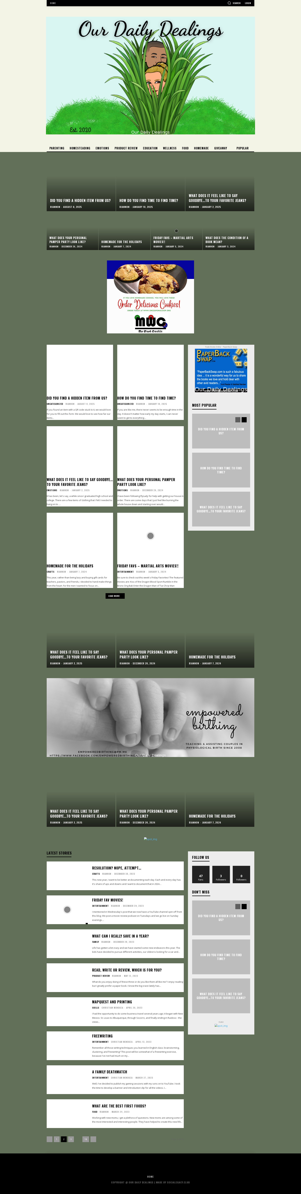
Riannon (70, 403)
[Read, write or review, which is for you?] (67, 977)
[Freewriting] (67, 1045)
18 (85, 1139)
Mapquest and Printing (112, 1001)
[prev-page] (237, 419)
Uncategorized (55, 404)
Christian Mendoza (112, 1007)
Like (201, 867)
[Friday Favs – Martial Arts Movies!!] (176, 231)
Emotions (52, 490)
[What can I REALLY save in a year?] (67, 943)
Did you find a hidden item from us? (77, 398)
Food (94, 1112)
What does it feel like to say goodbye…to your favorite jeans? (80, 482)
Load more (114, 595)
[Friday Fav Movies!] (67, 909)
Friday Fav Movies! (107, 900)
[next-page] (244, 419)
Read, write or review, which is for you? (127, 970)
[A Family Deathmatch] (67, 1079)
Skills (95, 1008)
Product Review (101, 976)
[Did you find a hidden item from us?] (81, 181)
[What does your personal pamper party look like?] (72, 231)
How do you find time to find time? (146, 398)
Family (95, 942)
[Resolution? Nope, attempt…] (67, 875)
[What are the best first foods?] (67, 1113)
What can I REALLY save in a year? (120, 936)
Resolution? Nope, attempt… (116, 868)
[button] (234, 3)
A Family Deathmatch (109, 1071)
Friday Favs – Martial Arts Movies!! (148, 565)
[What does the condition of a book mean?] (228, 231)
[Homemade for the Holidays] (124, 231)
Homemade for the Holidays (70, 565)
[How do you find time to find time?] (150, 181)
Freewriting (102, 1036)
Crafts (51, 572)
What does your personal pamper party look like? (146, 482)
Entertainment (125, 572)
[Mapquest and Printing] (67, 1011)
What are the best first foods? (119, 1106)
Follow (221, 867)
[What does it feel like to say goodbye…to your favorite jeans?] (219, 181)
